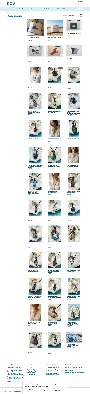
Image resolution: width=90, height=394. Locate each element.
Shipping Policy (31, 371)
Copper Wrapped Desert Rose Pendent (73, 244)
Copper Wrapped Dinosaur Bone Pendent (54, 297)
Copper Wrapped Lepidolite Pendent (53, 192)
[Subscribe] (61, 378)
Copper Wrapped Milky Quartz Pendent (73, 297)
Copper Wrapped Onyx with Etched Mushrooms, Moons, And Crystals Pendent (74, 113)
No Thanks (57, 390)
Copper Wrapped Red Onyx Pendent (34, 323)
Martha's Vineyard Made (19, 391)
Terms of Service (32, 369)
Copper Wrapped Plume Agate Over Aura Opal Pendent (54, 245)
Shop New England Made (45, 8)
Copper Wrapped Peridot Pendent (33, 271)
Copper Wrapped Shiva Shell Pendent (73, 271)
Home (9, 12)
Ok (44, 390)
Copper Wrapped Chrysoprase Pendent (54, 166)
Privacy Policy (45, 386)
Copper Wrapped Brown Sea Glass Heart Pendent (55, 85)
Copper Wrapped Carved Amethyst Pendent (35, 350)
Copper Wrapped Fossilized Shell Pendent (52, 323)
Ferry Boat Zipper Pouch (74, 33)
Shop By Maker (20, 8)
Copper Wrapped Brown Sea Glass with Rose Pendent (54, 271)
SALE (63, 8)
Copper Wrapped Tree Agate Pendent (54, 218)
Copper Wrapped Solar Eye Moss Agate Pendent (54, 139)
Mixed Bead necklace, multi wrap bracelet (34, 85)
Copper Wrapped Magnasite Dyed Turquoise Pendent (33, 192)
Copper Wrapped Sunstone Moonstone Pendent (34, 245)
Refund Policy (31, 372)
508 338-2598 (69, 370)
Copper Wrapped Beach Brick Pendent (73, 192)
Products (10, 8)
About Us (29, 367)
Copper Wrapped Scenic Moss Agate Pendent (73, 166)
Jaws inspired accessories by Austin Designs (73, 345)
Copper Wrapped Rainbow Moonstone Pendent (53, 351)
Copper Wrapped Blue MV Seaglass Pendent (34, 297)
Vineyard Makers (31, 8)
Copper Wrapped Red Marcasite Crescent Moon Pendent (73, 86)
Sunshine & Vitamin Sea (34, 59)
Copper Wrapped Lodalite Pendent (33, 218)
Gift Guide (57, 8)
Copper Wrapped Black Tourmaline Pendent (73, 218)
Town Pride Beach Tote (54, 37)
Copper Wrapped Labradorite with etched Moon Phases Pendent (72, 324)
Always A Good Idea (34, 37)
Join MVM (80, 1)
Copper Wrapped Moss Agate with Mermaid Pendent (73, 140)
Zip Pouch (69, 58)
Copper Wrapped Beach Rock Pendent (54, 112)
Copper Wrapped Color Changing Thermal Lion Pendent (35, 166)
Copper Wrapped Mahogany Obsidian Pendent (34, 140)
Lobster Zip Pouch (53, 59)
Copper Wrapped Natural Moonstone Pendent (34, 112)
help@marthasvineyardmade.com (75, 372)
